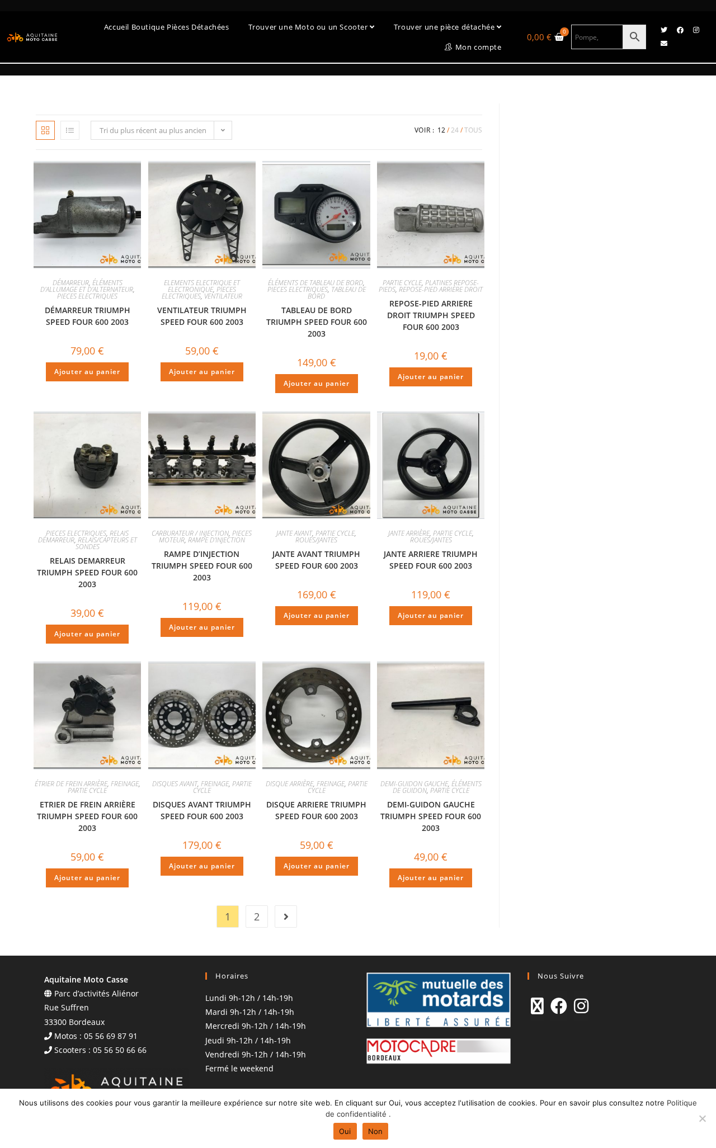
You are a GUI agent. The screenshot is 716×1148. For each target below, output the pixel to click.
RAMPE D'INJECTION (216, 540)
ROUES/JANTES (316, 540)
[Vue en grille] (45, 130)
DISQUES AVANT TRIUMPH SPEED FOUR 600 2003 (202, 810)
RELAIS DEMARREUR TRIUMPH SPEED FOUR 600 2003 (87, 572)
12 (441, 130)
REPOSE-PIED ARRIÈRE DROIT (441, 289)
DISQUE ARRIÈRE (289, 783)
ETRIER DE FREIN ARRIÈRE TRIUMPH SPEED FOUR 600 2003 (87, 816)
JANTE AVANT (294, 533)
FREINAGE (125, 783)
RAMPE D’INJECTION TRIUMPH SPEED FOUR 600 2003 (202, 566)
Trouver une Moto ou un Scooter (309, 27)
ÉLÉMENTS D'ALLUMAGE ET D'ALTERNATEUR (86, 286)
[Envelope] (664, 43)
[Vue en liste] (69, 130)
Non (375, 1131)
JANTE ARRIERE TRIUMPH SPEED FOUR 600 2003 (431, 560)
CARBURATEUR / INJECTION (190, 533)
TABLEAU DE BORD (337, 293)
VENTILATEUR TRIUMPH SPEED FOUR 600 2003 (202, 316)
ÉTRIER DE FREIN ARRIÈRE (71, 783)
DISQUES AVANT (174, 783)
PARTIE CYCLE (402, 282)
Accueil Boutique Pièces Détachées (166, 27)
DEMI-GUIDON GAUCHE (414, 783)
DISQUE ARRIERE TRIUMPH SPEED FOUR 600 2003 (316, 810)
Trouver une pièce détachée (445, 27)
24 (455, 130)
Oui (345, 1131)
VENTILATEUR (223, 296)
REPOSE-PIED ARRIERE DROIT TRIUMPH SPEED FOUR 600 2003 (431, 315)
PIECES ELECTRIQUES (87, 296)
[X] (537, 1006)
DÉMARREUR (71, 282)
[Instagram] (696, 30)
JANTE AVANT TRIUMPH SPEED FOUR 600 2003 (316, 560)
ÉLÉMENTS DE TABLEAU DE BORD (315, 282)
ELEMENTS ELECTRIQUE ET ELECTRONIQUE (202, 286)
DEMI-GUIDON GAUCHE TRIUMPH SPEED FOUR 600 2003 (430, 816)
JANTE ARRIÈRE (409, 533)
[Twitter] (664, 30)
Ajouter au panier (87, 371)
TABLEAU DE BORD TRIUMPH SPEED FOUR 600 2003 (316, 322)
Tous (473, 130)
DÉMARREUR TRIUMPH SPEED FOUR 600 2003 (87, 316)
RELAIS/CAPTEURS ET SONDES (106, 543)
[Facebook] (680, 30)
